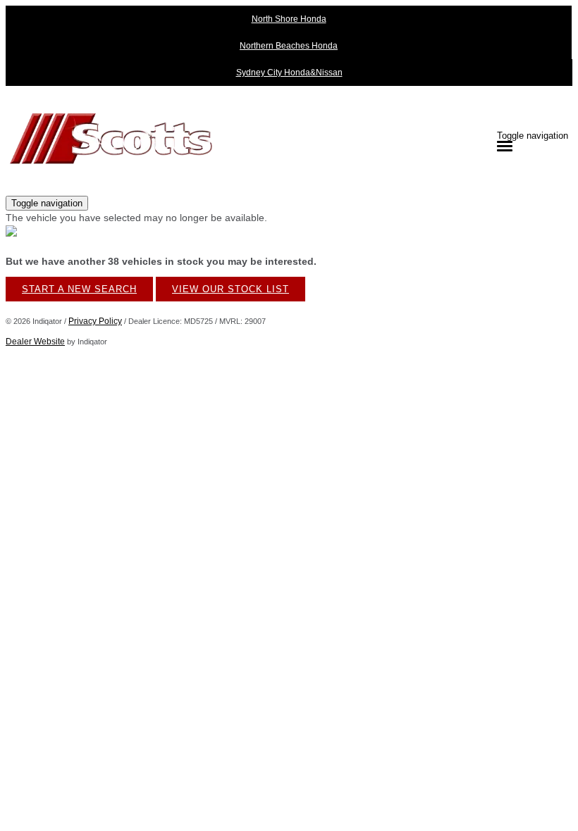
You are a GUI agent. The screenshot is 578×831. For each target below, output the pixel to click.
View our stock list (230, 289)
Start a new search (79, 289)
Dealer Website (35, 341)
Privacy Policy (95, 321)
